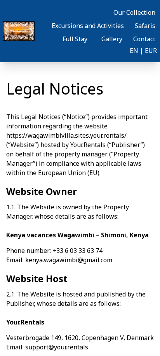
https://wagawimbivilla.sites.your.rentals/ (66, 135)
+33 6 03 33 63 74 (77, 250)
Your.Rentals (88, 144)
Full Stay (75, 39)
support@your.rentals (56, 347)
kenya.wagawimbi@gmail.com (68, 260)
